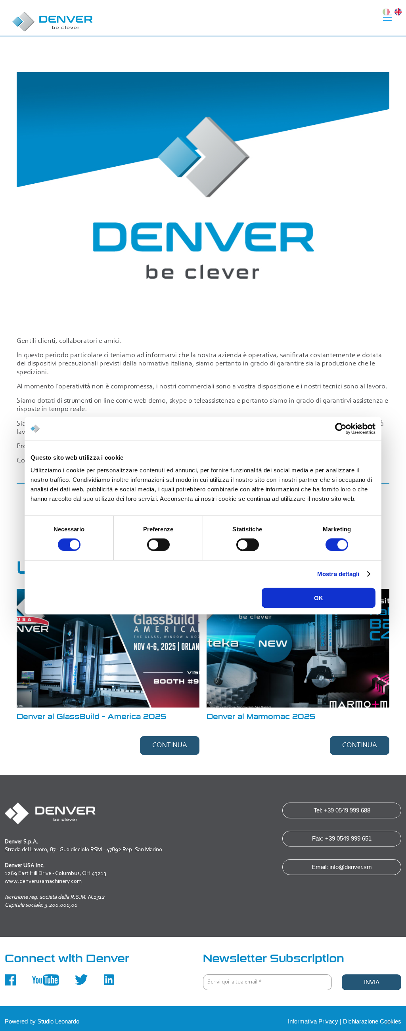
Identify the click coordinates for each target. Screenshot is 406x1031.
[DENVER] (53, 18)
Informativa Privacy (313, 1021)
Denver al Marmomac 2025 (261, 716)
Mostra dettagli (338, 574)
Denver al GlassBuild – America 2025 (91, 716)
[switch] (158, 544)
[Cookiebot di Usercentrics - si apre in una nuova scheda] (340, 429)
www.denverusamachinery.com (43, 882)
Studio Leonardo (58, 1021)
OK (318, 597)
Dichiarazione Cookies (372, 1021)
